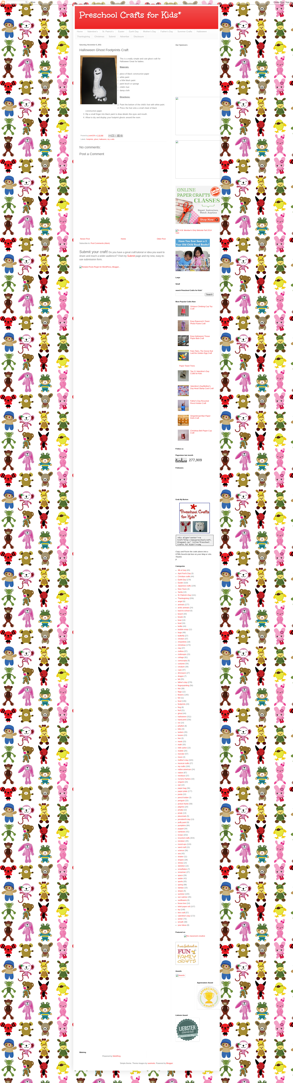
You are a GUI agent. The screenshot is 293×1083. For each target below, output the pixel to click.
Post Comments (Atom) (100, 243)
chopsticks (182, 642)
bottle (180, 626)
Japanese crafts (184, 586)
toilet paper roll (184, 906)
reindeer (181, 841)
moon (180, 757)
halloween (103, 139)
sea (179, 854)
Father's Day (167, 31)
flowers (181, 695)
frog (179, 707)
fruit (179, 710)
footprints (89, 139)
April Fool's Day (184, 573)
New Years (182, 589)
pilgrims (181, 807)
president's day (184, 819)
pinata (180, 810)
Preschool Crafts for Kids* (130, 14)
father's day (182, 682)
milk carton (182, 748)
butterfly (181, 636)
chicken (181, 639)
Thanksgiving (83, 36)
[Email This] (109, 135)
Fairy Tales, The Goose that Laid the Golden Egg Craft (201, 352)
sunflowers (182, 900)
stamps (181, 888)
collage (181, 657)
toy (179, 910)
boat (179, 623)
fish (179, 689)
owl (179, 785)
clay (179, 648)
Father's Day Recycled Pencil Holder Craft (199, 402)
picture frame (183, 804)
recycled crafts (184, 838)
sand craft (182, 847)
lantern (181, 732)
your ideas (182, 925)
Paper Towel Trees (187, 366)
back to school (184, 611)
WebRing (117, 1056)
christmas (182, 645)
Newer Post (85, 239)
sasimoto (151, 1063)
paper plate (182, 791)
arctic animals (183, 608)
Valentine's (92, 31)
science (181, 850)
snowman (182, 872)
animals (181, 605)
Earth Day (134, 31)
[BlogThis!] (112, 135)
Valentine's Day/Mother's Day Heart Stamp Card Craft (201, 387)
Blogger (169, 1063)
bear (180, 620)
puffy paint (182, 822)
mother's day (183, 760)
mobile (180, 751)
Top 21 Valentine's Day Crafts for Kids (199, 372)
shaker (180, 857)
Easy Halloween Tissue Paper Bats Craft (200, 337)
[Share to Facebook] (118, 135)
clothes (181, 651)
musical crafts (183, 763)
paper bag (182, 788)
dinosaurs (182, 673)
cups (180, 670)
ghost (96, 139)
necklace (181, 776)
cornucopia (182, 661)
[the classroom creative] (194, 936)
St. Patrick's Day (184, 595)
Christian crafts (184, 576)
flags (180, 692)
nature (180, 773)
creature (181, 667)
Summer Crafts (184, 31)
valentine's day (184, 916)
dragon (181, 676)
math (180, 745)
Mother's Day (149, 31)
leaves (180, 735)
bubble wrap (183, 629)
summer (181, 894)
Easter (121, 31)
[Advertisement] (123, 229)
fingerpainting (183, 685)
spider (180, 878)
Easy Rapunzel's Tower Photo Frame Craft (200, 322)
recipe (180, 835)
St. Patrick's (108, 31)
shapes (181, 860)
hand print (182, 720)
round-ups (182, 844)
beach (180, 614)
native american (184, 769)
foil (179, 698)
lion (179, 738)
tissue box (182, 903)
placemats (182, 816)
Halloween (202, 31)
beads (180, 617)
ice (179, 723)
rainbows (181, 832)
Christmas (99, 36)
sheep (180, 863)
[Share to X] (115, 135)
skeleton (181, 866)
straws (180, 891)
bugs (180, 632)
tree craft (181, 913)
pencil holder (183, 797)
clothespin (182, 654)
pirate (180, 813)
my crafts (110, 139)
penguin (181, 801)
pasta (180, 794)
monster (181, 754)
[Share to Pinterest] (121, 135)
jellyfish (181, 726)
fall (179, 679)
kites (180, 729)
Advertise (124, 36)
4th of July (182, 570)
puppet (181, 829)
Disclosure (139, 36)
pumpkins (182, 825)
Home (80, 31)
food (179, 701)
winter (180, 919)
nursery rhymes (184, 779)
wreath (180, 922)
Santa (180, 592)
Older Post (161, 239)
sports (180, 881)
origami (181, 782)
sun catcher (182, 897)
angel (180, 601)
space (180, 875)
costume (181, 664)
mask (180, 741)
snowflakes (182, 869)
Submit (112, 36)
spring (180, 885)
